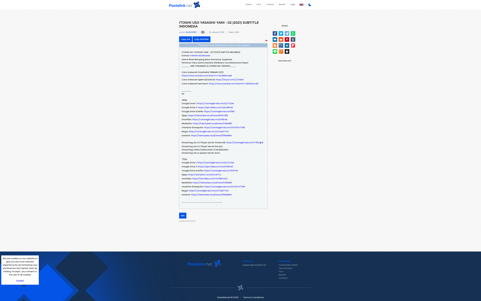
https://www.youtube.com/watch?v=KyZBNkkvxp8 (207, 75)
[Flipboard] (293, 45)
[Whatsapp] (293, 33)
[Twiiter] (281, 33)
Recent (282, 4)
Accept (20, 280)
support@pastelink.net (254, 264)
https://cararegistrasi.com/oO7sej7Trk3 (208, 131)
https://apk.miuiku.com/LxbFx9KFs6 (215, 107)
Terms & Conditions (253, 297)
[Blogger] (275, 45)
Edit (183, 215)
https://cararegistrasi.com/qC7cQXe (215, 103)
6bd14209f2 (191, 32)
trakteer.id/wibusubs (200, 55)
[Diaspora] (287, 51)
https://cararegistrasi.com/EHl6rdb (209, 119)
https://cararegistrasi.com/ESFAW (221, 170)
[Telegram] (287, 33)
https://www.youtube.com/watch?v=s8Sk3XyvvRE (234, 83)
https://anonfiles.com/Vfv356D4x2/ (210, 178)
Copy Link (185, 39)
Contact (270, 4)
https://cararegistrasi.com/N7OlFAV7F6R (224, 127)
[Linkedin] (287, 45)
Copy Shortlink (201, 39)
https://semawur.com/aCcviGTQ (204, 174)
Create (248, 4)
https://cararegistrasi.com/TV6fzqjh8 (244, 142)
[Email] (275, 39)
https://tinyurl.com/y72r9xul (230, 79)
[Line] (275, 51)
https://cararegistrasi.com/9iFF (219, 111)
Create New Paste (288, 264)
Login (292, 4)
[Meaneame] (281, 51)
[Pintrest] (287, 39)
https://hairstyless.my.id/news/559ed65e (211, 135)
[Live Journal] (281, 45)
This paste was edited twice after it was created (224, 45)
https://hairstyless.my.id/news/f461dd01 (212, 123)
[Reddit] (281, 39)
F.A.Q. (259, 4)
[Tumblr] (293, 39)
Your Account (285, 268)
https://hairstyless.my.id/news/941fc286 (208, 115)
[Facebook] (275, 33)
